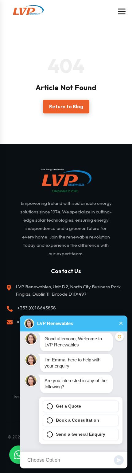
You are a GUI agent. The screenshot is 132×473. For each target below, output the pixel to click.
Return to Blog (66, 106)
